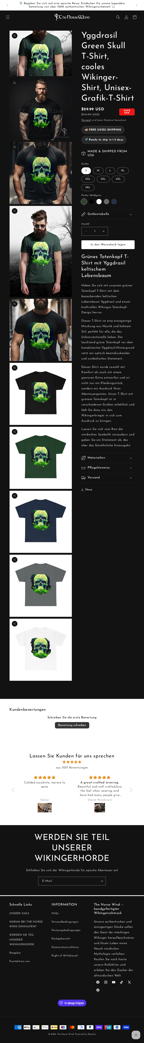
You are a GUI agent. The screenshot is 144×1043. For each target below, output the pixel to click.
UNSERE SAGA (19, 913)
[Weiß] (99, 201)
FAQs (55, 913)
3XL (103, 179)
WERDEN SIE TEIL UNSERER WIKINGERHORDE (21, 940)
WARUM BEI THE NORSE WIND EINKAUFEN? (26, 924)
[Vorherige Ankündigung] (7, 5)
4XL (118, 179)
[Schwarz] (91, 201)
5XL (88, 187)
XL (123, 170)
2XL (88, 179)
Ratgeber (15, 953)
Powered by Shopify (85, 1034)
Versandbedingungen (65, 922)
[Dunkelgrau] (106, 201)
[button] (8, 17)
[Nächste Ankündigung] (137, 5)
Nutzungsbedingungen (66, 930)
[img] (72, 762)
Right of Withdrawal (65, 955)
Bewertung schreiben (72, 725)
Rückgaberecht (61, 938)
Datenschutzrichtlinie (65, 947)
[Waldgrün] (84, 201)
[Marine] (114, 201)
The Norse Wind (65, 1034)
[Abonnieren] (101, 881)
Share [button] (88, 489)
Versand (86, 120)
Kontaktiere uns (19, 961)
